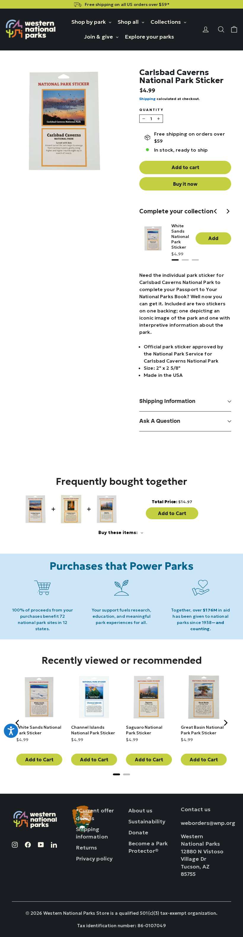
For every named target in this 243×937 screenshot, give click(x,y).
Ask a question (159, 421)
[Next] (228, 212)
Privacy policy (94, 858)
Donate (138, 832)
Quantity (151, 110)
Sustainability (147, 821)
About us (140, 810)
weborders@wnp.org (208, 823)
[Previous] (216, 212)
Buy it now (185, 184)
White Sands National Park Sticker (180, 236)
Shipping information (167, 401)
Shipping (147, 98)
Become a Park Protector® (148, 847)
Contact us (195, 809)
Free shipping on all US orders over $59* (127, 4)
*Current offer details (95, 814)
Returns (86, 847)
